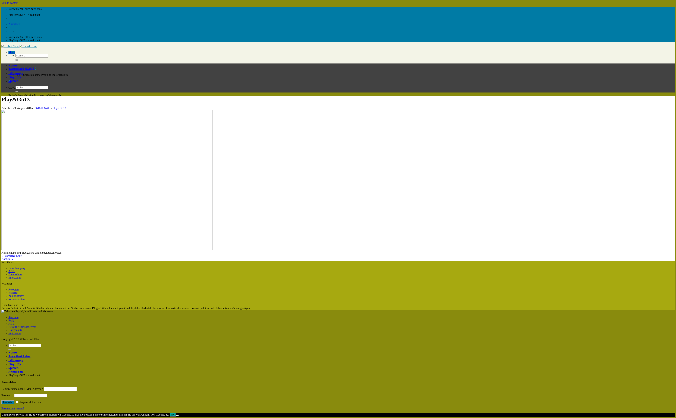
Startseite (13, 317)
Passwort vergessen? (12, 408)
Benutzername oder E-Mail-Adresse (22, 388)
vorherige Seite (11, 255)
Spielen (13, 81)
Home (12, 65)
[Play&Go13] (107, 249)
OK (172, 414)
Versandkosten (16, 299)
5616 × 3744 (42, 108)
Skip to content (9, 2)
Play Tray (14, 77)
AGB (11, 271)
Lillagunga (15, 73)
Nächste (7, 258)
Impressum (14, 277)
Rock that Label (19, 69)
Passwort (7, 395)
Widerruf (13, 292)
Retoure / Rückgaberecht (22, 326)
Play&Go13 (59, 108)
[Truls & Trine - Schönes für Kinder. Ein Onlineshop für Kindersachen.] (19, 46)
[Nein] (177, 415)
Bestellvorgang (16, 268)
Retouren (13, 289)
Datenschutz (15, 274)
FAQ (11, 320)
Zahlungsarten (16, 295)
